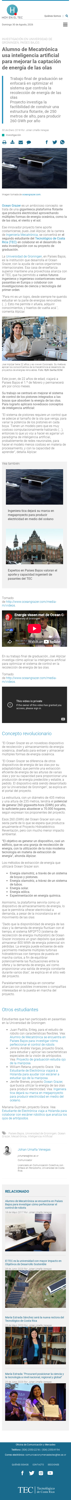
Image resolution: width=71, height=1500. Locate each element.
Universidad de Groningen (24, 256)
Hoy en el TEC (12, 12)
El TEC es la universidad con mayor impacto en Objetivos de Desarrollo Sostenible (33, 1262)
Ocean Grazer (11, 205)
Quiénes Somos (52, 16)
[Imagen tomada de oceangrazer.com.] (34, 168)
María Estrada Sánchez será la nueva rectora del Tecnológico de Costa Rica (34, 1319)
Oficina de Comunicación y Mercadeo (35, 1444)
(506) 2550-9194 (51, 1449)
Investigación (13, 135)
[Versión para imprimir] (5, 142)
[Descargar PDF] (13, 142)
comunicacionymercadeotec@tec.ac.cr (45, 1454)
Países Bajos (16, 1133)
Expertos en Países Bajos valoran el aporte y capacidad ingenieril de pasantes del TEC (32, 574)
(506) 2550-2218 (31, 1449)
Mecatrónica (19, 1136)
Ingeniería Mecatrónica (22, 235)
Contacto (38, 1464)
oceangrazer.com (31, 194)
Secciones (53, 1464)
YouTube (49, 1473)
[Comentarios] (30, 142)
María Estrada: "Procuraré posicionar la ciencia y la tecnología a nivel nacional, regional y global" (34, 1375)
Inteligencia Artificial (40, 1136)
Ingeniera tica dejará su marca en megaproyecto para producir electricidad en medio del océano (31, 515)
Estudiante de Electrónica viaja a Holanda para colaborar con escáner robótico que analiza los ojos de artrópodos (34, 1114)
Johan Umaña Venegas (37, 130)
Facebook (21, 1473)
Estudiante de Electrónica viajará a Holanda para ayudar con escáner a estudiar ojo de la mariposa (34, 1074)
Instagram (40, 1473)
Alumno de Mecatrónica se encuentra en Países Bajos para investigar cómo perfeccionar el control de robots (38, 1040)
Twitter (31, 1473)
